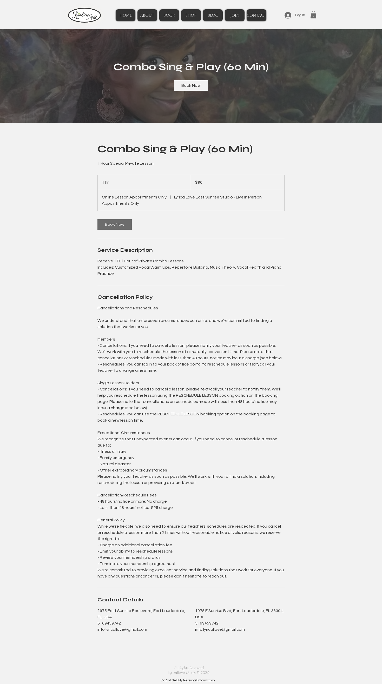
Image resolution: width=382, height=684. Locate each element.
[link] (191, 85)
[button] (313, 14)
